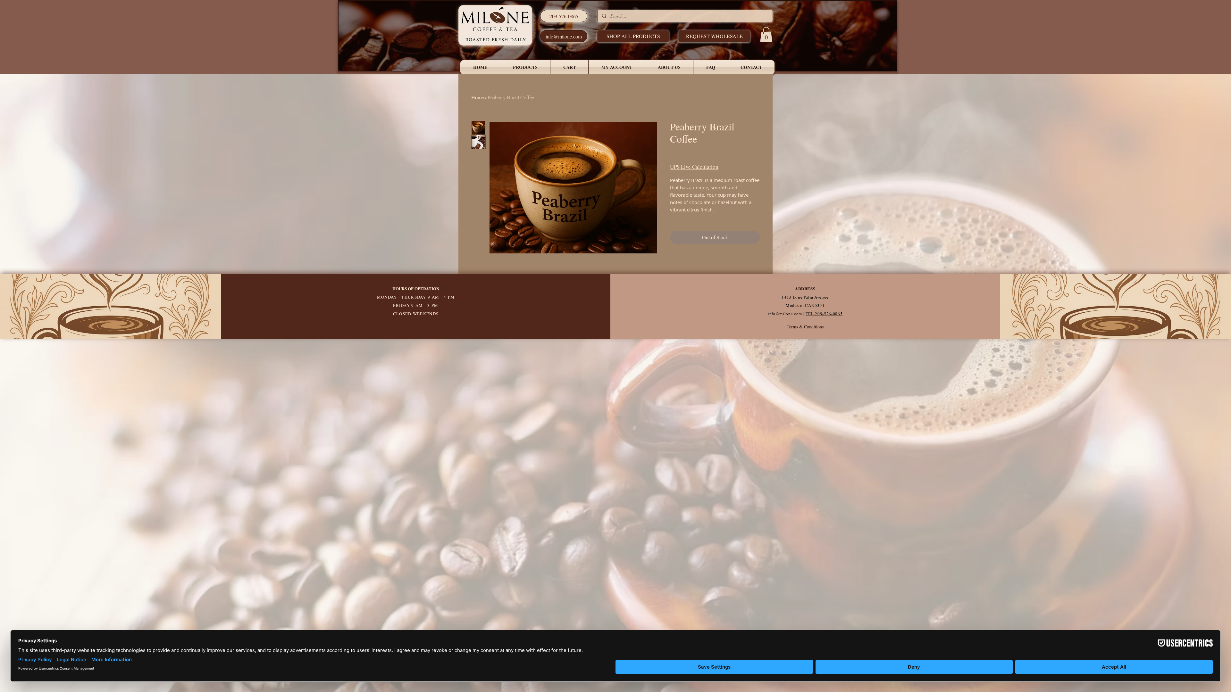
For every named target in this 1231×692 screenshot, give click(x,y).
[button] (714, 36)
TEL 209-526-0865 (824, 314)
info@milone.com (785, 314)
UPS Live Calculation (694, 166)
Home (477, 97)
